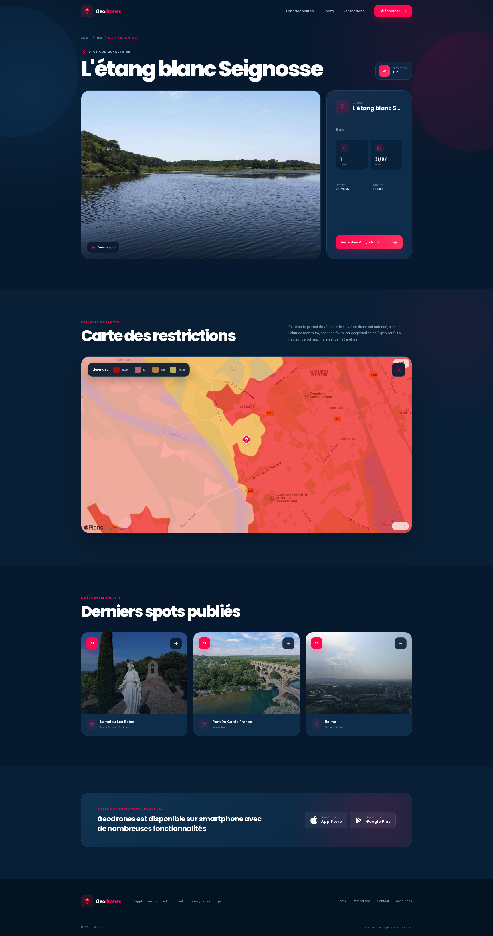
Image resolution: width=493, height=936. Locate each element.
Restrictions (354, 11)
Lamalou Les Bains (117, 722)
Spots (329, 11)
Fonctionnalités (300, 11)
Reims (330, 722)
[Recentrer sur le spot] (398, 370)
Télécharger (389, 11)
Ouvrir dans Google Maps (360, 242)
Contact (383, 901)
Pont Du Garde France (232, 722)
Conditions (404, 901)
